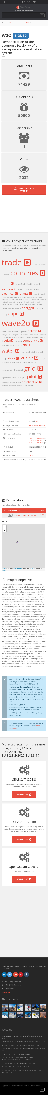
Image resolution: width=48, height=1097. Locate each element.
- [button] (5, 530)
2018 (31, 455)
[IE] (36, 421)
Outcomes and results (25, 189)
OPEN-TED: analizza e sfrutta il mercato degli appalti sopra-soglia (21, 1071)
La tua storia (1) (40, 2)
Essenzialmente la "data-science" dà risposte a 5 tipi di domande (22, 1037)
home (6, 23)
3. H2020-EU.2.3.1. (36, 443)
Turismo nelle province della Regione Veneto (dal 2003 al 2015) (23, 1050)
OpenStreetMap (18, 568)
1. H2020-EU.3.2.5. (36, 438)
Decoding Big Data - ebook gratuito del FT (17, 1067)
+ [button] (4, 527)
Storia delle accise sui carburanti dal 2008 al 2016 (20, 1045)
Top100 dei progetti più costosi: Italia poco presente (21, 1042)
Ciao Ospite (27, 2)
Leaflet (4, 568)
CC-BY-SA (32, 568)
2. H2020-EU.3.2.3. (36, 440)
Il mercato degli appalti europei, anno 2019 (18, 1054)
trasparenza (14, 23)
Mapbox (4, 570)
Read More (23, 794)
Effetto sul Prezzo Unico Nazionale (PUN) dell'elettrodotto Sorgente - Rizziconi (17, 1059)
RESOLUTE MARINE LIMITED (25, 515)
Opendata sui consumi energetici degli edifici (18, 1063)
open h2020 (25, 23)
